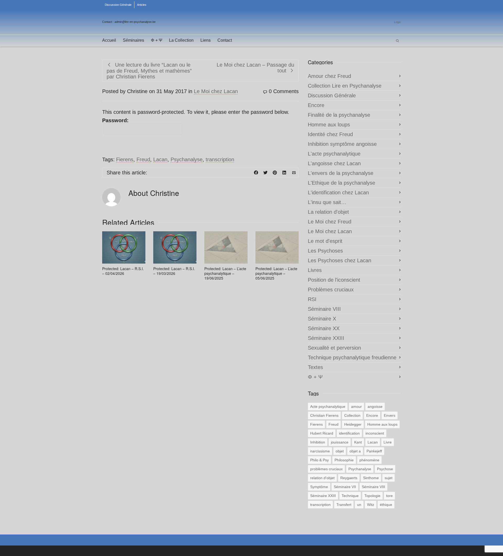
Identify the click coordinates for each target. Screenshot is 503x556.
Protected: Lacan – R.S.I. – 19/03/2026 (174, 271)
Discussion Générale (118, 4)
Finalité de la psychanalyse (339, 115)
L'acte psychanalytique (334, 154)
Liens (205, 40)
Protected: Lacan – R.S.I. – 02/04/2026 (123, 271)
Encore (316, 105)
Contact (224, 40)
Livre (388, 442)
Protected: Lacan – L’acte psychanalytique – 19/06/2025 (225, 273)
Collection (352, 415)
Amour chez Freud (329, 76)
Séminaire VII (345, 487)
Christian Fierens (324, 415)
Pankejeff (374, 451)
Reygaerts (348, 478)
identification (349, 433)
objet (340, 451)
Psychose (385, 469)
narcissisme (320, 451)
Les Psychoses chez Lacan (339, 260)
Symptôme (319, 487)
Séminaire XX (324, 328)
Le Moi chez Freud (329, 221)
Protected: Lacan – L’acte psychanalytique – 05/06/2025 (276, 273)
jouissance (339, 442)
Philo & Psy (319, 460)
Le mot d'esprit (325, 241)
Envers (389, 415)
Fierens (124, 159)
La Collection (181, 40)
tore (389, 496)
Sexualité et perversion (334, 348)
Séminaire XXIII (326, 338)
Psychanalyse (187, 159)
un (359, 504)
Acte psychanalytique (327, 406)
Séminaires (133, 40)
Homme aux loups (329, 124)
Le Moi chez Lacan (216, 91)
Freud (143, 159)
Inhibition (317, 442)
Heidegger (353, 424)
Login (397, 22)
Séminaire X (322, 319)
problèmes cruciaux (326, 469)
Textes (315, 367)
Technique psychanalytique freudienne (352, 357)
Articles (141, 4)
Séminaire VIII (324, 309)
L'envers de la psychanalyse (340, 173)
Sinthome (371, 478)
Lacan (160, 159)
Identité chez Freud (330, 134)
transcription (220, 159)
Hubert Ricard (321, 433)
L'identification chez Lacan (338, 192)
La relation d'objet (328, 212)
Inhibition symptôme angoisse (342, 144)
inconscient (374, 433)
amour (356, 406)
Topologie (372, 496)
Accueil (109, 40)
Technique (350, 496)
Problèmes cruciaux (331, 289)
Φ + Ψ (156, 40)
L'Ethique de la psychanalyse (341, 183)
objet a (355, 451)
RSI (312, 299)
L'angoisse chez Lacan (334, 163)
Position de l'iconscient (334, 280)
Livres (315, 270)
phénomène (369, 460)
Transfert (343, 504)
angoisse (375, 406)
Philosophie (344, 460)
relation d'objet (322, 478)
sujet (388, 478)
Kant (358, 442)
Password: (115, 120)
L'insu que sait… (327, 202)
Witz (370, 504)
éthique (386, 504)
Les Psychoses (325, 251)
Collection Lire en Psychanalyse (344, 86)
